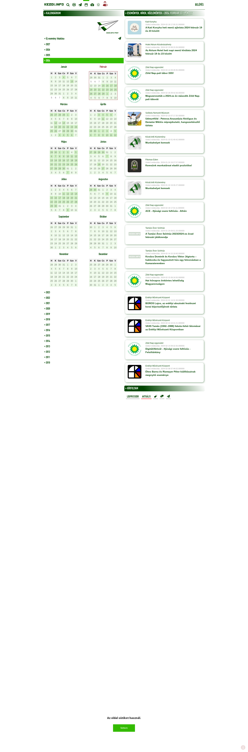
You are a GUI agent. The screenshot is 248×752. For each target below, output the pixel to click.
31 (60, 93)
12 (68, 81)
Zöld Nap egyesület (154, 67)
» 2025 (47, 55)
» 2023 (47, 292)
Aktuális (146, 396)
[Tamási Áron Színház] (134, 234)
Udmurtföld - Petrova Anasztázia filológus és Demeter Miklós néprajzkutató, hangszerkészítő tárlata (172, 122)
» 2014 (47, 341)
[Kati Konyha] (134, 27)
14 (76, 81)
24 (60, 89)
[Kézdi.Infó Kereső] (68, 4)
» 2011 (47, 357)
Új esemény (168, 396)
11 (64, 81)
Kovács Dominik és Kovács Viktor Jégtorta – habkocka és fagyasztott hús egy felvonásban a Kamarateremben (173, 260)
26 (68, 89)
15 (51, 85)
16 (55, 85)
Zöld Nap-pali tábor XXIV (159, 73)
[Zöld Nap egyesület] (134, 73)
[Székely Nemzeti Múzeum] (134, 118)
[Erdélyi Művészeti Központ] (134, 303)
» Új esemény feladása (54, 38)
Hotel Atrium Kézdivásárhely (158, 44)
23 (55, 89)
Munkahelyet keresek (157, 142)
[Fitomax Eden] (134, 165)
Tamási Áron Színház (155, 228)
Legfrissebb (133, 396)
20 (72, 85)
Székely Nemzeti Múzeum (157, 113)
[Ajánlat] (155, 396)
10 (60, 81)
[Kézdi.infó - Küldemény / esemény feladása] (83, 26)
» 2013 (47, 346)
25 (64, 89)
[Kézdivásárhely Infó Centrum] (54, 4)
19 (68, 85)
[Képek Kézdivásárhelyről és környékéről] (92, 4)
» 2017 (47, 324)
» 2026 (47, 49)
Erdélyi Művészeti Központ (157, 297)
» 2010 (47, 362)
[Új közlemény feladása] (80, 4)
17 (60, 85)
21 (76, 85)
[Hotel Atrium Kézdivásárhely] (134, 50)
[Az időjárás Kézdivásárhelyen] (98, 4)
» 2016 (47, 330)
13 (72, 81)
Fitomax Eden (151, 159)
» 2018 (47, 319)
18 (64, 85)
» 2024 (47, 60)
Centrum (74, 4)
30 (55, 93)
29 (51, 93)
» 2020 (47, 308)
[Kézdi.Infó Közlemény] (134, 142)
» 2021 (47, 303)
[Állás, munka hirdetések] (105, 4)
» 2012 (47, 351)
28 (76, 89)
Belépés (199, 5)
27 (72, 89)
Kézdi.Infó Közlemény (155, 137)
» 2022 (47, 297)
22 (51, 89)
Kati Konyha (151, 22)
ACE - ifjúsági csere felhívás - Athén (166, 211)
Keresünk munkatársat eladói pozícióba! (168, 165)
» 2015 (47, 335)
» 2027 (47, 44)
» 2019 (47, 314)
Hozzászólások (162, 396)
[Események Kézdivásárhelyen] (86, 4)
